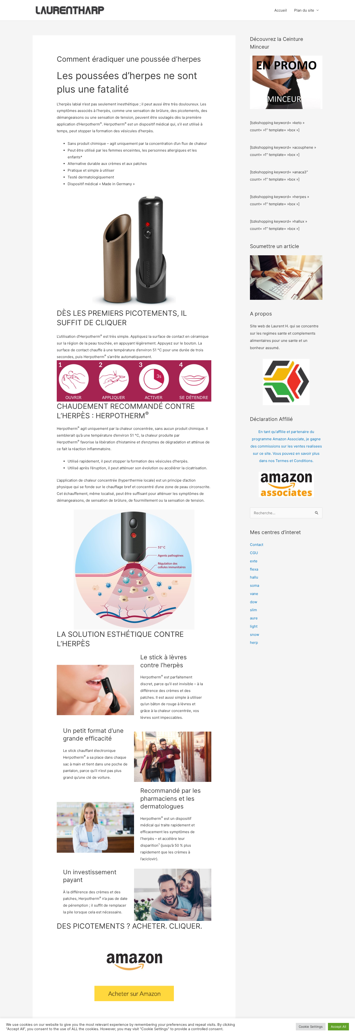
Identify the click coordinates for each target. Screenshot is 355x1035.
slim (253, 610)
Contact (256, 544)
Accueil (280, 10)
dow (253, 602)
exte (253, 561)
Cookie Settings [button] (311, 1026)
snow (254, 634)
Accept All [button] (338, 1026)
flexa (254, 569)
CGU (254, 553)
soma (254, 585)
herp (254, 642)
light (253, 626)
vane (254, 593)
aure (254, 618)
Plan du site (304, 10)
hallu (254, 577)
